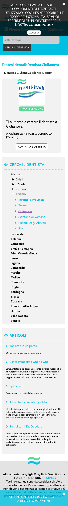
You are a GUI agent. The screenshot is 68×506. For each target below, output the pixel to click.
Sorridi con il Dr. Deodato (26, 426)
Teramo (23, 205)
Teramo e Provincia (31, 199)
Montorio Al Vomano (31, 217)
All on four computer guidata (28, 402)
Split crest (16, 386)
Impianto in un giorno (23, 346)
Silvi (20, 228)
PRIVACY (50, 478)
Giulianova (25, 211)
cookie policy (41, 25)
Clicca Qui (43, 501)
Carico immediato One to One (29, 362)
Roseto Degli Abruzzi (32, 223)
